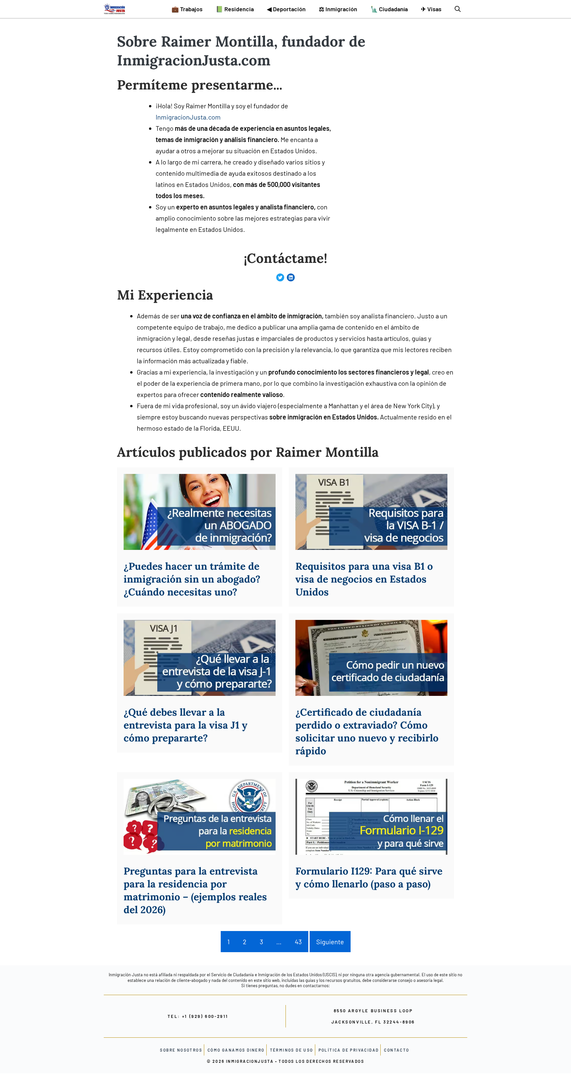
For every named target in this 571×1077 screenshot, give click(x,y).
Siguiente (330, 942)
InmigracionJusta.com (188, 117)
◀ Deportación (286, 9)
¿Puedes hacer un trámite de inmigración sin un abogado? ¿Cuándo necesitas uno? (192, 579)
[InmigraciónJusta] (114, 9)
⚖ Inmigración (338, 9)
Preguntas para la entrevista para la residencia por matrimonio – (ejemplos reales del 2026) (195, 890)
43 (298, 942)
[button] (457, 9)
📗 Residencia (235, 9)
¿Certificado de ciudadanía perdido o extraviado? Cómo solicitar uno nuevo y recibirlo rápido (366, 731)
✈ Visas (431, 9)
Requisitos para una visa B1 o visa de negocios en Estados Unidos (364, 579)
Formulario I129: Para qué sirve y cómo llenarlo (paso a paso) (368, 877)
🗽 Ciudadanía (389, 9)
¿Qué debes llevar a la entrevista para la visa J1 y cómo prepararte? (185, 725)
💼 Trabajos (187, 9)
